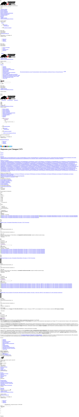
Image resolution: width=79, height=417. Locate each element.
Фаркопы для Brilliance (51, 166)
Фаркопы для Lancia (68, 164)
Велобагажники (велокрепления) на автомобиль (12, 158)
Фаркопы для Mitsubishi (21, 164)
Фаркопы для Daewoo (21, 166)
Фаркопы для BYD (20, 167)
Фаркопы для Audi (45, 162)
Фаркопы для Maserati (22, 169)
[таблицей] (2, 187)
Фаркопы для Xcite (6, 171)
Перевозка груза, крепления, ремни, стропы (33, 158)
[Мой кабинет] (0, 92)
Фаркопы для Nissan (7, 164)
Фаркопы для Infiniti (32, 165)
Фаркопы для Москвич (8, 170)
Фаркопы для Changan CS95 (48, 173)
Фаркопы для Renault (36, 163)
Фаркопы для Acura (13, 167)
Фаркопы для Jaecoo (68, 170)
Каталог (1, 372)
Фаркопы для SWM (61, 170)
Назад (7, 119)
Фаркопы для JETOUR (66, 169)
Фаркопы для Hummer (7, 162)
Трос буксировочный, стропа (46, 158)
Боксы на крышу (6, 342)
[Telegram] (11, 146)
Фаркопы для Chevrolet (69, 166)
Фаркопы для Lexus (66, 163)
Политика (2, 388)
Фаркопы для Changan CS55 (16, 173)
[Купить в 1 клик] (0, 220)
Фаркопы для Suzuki (68, 162)
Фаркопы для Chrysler (43, 166)
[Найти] (1, 8)
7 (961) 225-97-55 (5, 353)
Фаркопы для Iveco (18, 165)
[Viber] (7, 146)
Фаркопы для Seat (22, 163)
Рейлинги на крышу (38, 157)
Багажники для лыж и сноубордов (48, 157)
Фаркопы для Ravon (43, 163)
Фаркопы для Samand (51, 161)
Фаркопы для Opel (14, 164)
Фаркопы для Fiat (28, 161)
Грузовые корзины (58, 157)
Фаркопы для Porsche (51, 163)
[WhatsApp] (8, 146)
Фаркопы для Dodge (5, 166)
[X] (5, 146)
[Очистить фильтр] (1, 212)
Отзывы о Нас (3, 369)
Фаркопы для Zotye (30, 162)
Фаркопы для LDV (51, 164)
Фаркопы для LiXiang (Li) (16, 170)
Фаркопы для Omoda (58, 169)
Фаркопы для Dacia (28, 166)
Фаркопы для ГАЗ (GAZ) (53, 162)
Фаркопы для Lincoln (14, 169)
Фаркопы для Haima (53, 165)
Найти (2, 406)
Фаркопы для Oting (54, 170)
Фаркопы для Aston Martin (22, 168)
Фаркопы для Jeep (5, 165)
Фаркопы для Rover (36, 169)
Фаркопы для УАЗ (44, 161)
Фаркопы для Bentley (31, 168)
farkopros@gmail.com (5, 33)
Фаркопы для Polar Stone (46, 170)
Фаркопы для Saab (29, 163)
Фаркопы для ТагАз (59, 161)
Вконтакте (4, 39)
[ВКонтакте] (1, 146)
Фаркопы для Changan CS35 (5, 173)
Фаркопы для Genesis (68, 168)
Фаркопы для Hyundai (21, 161)
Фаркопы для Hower (34, 167)
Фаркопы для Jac (12, 165)
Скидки (1, 368)
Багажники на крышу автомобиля (18, 157)
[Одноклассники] (2, 146)
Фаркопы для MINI (29, 169)
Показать (2, 213)
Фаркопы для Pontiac (59, 163)
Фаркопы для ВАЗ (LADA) (36, 161)
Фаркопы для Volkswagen (67, 161)
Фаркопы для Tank (31, 170)
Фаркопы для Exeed (60, 168)
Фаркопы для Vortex (61, 162)
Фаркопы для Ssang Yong (7, 163)
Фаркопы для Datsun (13, 166)
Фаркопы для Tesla (43, 169)
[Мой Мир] (4, 146)
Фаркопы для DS (54, 168)
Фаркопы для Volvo (13, 161)
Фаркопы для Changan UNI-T (8, 174)
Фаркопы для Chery (6, 167)
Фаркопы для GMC (60, 165)
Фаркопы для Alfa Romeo (60, 166)
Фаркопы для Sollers (50, 169)
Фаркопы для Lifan (45, 164)
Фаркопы (4, 339)
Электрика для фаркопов (5, 161)
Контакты (2, 367)
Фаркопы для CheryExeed (43, 167)
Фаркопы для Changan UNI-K (37, 173)
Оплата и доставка (3, 366)
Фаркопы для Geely (67, 165)
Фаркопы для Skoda (15, 163)
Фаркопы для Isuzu (25, 165)
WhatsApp (4, 143)
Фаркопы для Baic (24, 170)
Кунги (4, 344)
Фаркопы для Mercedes (30, 164)
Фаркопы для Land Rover (59, 164)
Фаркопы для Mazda (38, 164)
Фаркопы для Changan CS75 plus (59, 173)
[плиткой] (0, 187)
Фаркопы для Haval (14, 162)
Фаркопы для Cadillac (39, 168)
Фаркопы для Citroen (35, 166)
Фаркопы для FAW (46, 165)
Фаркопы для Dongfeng (52, 167)
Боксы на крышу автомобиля (29, 157)
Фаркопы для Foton (27, 167)
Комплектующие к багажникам (6, 157)
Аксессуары (23, 158)
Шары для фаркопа (8, 168)
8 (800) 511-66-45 (4, 17)
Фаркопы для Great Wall (22, 162)
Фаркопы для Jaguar (6, 169)
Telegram (4, 142)
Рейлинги (4, 340)
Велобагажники (5, 345)
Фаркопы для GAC (59, 167)
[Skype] (10, 146)
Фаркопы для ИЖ (14, 168)
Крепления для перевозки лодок (8, 347)
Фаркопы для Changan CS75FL (26, 173)
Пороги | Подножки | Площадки (57, 158)
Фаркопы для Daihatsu (47, 168)
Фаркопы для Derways (38, 162)
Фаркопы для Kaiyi (38, 170)
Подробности (2, 244)
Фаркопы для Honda (39, 165)
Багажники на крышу (6, 341)
